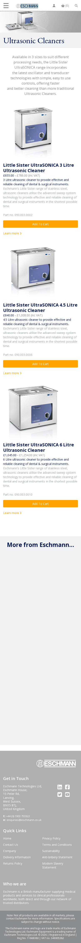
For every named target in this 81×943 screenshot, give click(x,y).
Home (7, 838)
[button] (6, 5)
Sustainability (51, 851)
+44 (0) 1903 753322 (18, 816)
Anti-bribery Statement (57, 857)
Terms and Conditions (57, 845)
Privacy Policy (51, 838)
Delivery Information (17, 857)
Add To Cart (40, 224)
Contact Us (10, 845)
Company (9, 851)
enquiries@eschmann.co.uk (24, 820)
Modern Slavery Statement (52, 865)
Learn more (11, 233)
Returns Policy (12, 863)
